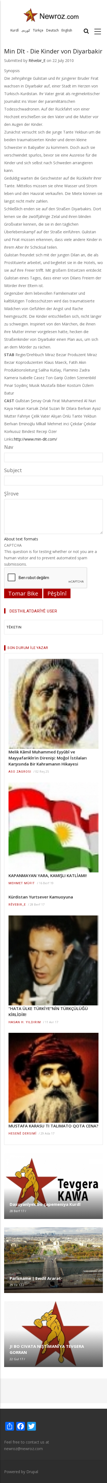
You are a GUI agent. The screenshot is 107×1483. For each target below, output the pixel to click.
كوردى (25, 30)
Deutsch (52, 30)
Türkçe (38, 30)
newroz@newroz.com (23, 1448)
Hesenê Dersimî (22, 1133)
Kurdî (14, 30)
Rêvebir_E (37, 60)
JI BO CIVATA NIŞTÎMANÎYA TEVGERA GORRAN (47, 1349)
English (66, 30)
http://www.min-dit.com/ (35, 439)
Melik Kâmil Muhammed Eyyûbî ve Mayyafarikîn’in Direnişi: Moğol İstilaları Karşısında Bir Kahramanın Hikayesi (48, 758)
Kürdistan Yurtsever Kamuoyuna (41, 897)
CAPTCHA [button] (13, 545)
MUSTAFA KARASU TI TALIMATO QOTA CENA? (53, 1125)
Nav (8, 447)
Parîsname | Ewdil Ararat (35, 1278)
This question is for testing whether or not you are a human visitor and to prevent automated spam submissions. (50, 555)
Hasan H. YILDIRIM (25, 1022)
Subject (13, 470)
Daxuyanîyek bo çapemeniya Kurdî (45, 1204)
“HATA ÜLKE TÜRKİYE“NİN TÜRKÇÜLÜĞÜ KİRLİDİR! (48, 1011)
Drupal (32, 1471)
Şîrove (11, 493)
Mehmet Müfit (22, 883)
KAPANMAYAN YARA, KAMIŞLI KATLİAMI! (48, 875)
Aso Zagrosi (20, 771)
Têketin (14, 627)
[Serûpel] (51, 14)
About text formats (21, 538)
